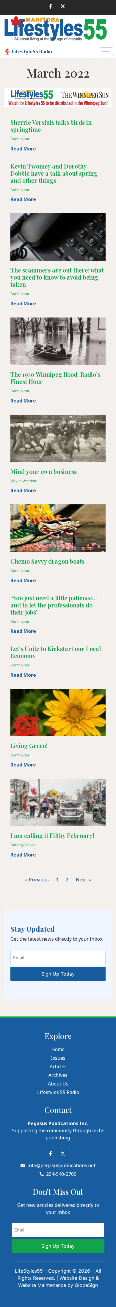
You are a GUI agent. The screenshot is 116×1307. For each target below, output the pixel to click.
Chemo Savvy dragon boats (47, 561)
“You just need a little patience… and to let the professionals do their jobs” (53, 605)
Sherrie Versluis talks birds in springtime (51, 125)
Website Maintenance (42, 1285)
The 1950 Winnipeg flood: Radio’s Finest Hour (55, 377)
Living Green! (29, 746)
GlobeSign (86, 1285)
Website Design (76, 1278)
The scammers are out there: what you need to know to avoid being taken (57, 277)
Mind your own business (43, 471)
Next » (83, 879)
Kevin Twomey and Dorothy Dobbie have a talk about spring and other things (53, 173)
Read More (23, 148)
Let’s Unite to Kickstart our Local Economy (55, 652)
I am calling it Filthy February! (52, 835)
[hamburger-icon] (106, 51)
